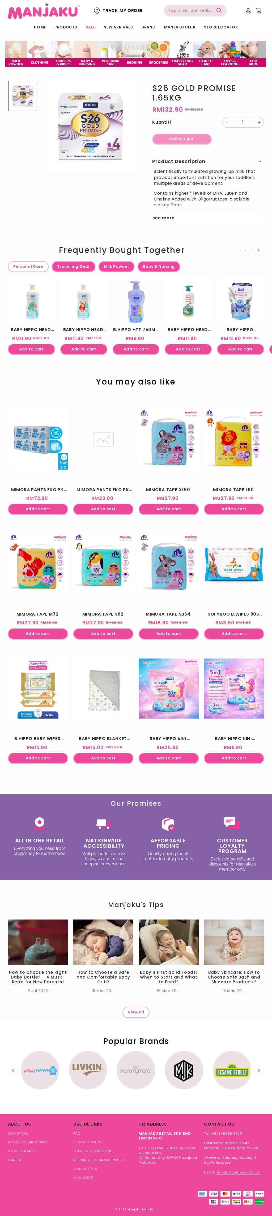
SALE (90, 27)
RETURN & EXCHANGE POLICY (99, 1160)
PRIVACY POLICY (88, 1142)
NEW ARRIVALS (118, 27)
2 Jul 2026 (38, 990)
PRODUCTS (65, 27)
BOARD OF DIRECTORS (28, 1142)
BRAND (149, 27)
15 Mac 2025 (104, 990)
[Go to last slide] (13, 1070)
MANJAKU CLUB (179, 27)
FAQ (77, 1133)
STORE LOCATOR (221, 27)
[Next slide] (258, 1070)
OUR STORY (18, 1133)
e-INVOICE (83, 1177)
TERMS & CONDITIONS (93, 1151)
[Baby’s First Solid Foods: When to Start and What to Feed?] (169, 942)
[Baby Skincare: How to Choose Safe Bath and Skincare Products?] (234, 942)
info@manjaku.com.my (238, 1172)
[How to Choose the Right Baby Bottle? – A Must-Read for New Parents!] (38, 942)
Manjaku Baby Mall (142, 1209)
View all (136, 1012)
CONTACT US (85, 1168)
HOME (40, 27)
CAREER (15, 1160)
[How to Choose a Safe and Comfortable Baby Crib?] (103, 942)
